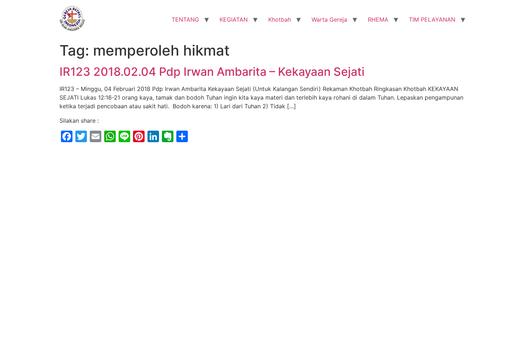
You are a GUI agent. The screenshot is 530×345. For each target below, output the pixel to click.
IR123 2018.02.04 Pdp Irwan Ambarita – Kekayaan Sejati (212, 72)
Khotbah (279, 19)
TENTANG (185, 19)
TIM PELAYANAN (432, 19)
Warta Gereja (329, 19)
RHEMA (378, 19)
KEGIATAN (234, 19)
